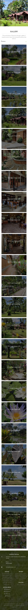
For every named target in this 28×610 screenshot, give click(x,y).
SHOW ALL (7, 584)
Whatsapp (8, 593)
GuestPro (11, 605)
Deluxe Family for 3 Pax (7, 577)
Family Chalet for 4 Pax (7, 580)
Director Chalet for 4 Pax (7, 579)
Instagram (8, 589)
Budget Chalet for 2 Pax (7, 573)
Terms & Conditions (21, 584)
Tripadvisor (8, 591)
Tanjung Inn (15, 603)
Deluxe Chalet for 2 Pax (7, 575)
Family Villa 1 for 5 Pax (7, 582)
